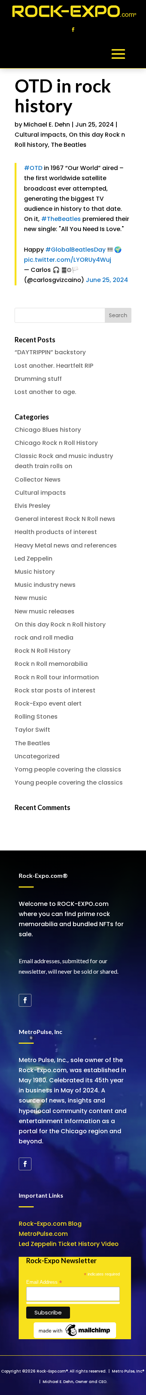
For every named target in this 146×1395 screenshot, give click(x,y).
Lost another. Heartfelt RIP (54, 365)
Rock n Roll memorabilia (51, 663)
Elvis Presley (32, 505)
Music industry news (45, 584)
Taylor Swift (32, 729)
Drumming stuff (38, 378)
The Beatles (68, 144)
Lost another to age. (45, 392)
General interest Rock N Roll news (65, 519)
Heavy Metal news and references (66, 545)
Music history (35, 571)
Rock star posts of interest (55, 690)
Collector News (38, 479)
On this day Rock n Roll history (60, 624)
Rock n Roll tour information (57, 677)
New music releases (44, 611)
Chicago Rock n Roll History (56, 443)
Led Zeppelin (33, 558)
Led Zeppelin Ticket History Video (69, 1244)
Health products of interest (56, 532)
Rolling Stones (36, 716)
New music (31, 598)
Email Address (44, 1282)
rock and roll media (44, 637)
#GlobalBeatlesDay (75, 249)
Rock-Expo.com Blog (50, 1223)
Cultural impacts (40, 134)
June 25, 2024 (107, 280)
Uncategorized (37, 756)
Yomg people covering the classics (68, 769)
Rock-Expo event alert (48, 703)
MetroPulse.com (43, 1233)
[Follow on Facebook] (73, 29)
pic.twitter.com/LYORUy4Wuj (67, 259)
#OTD (33, 168)
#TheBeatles (61, 219)
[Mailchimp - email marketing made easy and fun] (75, 1336)
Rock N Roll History (42, 650)
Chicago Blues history (48, 429)
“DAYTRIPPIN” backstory (50, 352)
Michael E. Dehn (47, 124)
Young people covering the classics (69, 782)
